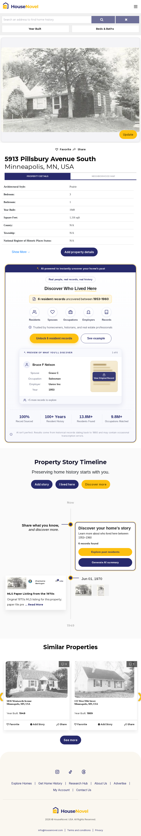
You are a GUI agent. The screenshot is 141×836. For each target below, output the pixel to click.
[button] (79, 149)
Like (60, 581)
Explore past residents (105, 551)
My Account (61, 790)
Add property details (79, 252)
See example (96, 338)
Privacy (99, 830)
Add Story (39, 724)
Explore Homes (21, 783)
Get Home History (50, 783)
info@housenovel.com (50, 830)
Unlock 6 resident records (54, 338)
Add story (42, 484)
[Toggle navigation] (135, 6)
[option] (36, 695)
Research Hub (78, 783)
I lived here (67, 484)
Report (59, 606)
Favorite (65, 149)
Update (128, 134)
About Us (100, 783)
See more (70, 740)
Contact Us (83, 790)
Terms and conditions (79, 830)
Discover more (95, 484)
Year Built (35, 28)
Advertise (120, 783)
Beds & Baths (105, 28)
